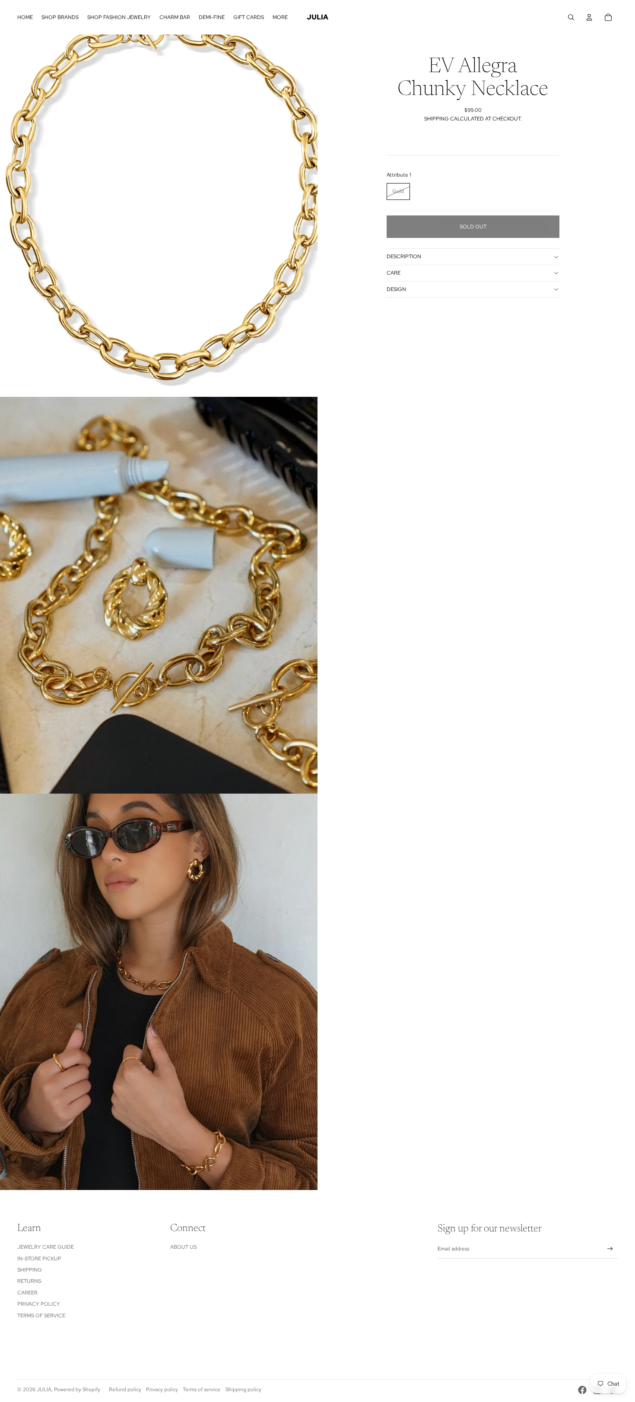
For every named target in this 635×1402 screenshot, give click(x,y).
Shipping (29, 1269)
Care (393, 272)
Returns (29, 1281)
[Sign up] (610, 1248)
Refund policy (125, 1389)
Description (404, 256)
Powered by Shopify (77, 1389)
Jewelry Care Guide (45, 1247)
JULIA (44, 1389)
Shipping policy (243, 1389)
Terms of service (201, 1389)
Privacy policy (162, 1389)
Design (396, 289)
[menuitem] (25, 17)
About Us (183, 1247)
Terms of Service (41, 1315)
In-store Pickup (39, 1258)
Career (27, 1292)
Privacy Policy (38, 1304)
